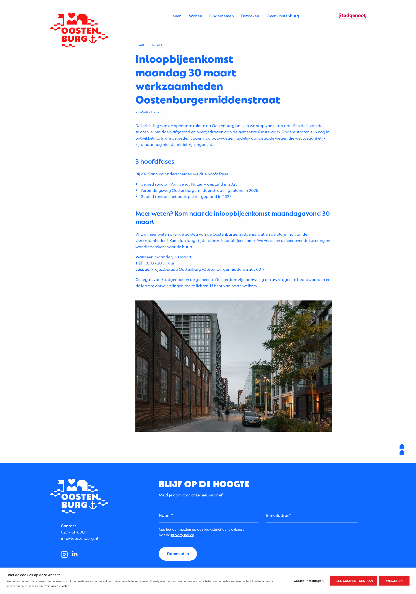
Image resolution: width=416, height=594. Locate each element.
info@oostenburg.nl (79, 538)
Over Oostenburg (282, 15)
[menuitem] (176, 16)
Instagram (64, 554)
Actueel (157, 44)
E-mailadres (277, 515)
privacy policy (182, 534)
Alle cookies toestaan (354, 581)
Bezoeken (250, 15)
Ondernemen (221, 15)
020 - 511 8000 (74, 531)
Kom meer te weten (57, 586)
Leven (176, 15)
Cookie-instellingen (309, 581)
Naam (165, 515)
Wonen (195, 15)
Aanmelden (178, 553)
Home (140, 44)
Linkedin (75, 554)
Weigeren (394, 581)
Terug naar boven (402, 449)
